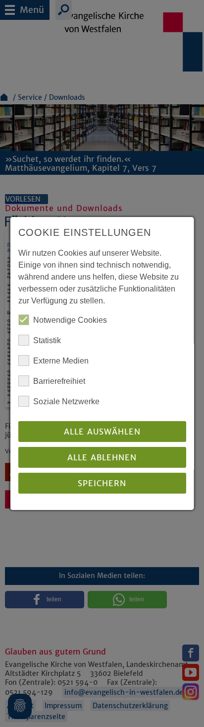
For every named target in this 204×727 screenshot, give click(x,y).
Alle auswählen (101, 431)
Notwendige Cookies (70, 320)
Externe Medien (61, 361)
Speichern (102, 483)
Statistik (47, 340)
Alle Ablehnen (102, 457)
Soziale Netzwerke (66, 401)
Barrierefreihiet (59, 381)
